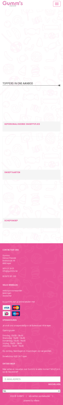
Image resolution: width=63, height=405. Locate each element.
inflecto (36, 401)
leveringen (7, 293)
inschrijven (54, 384)
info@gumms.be (10, 271)
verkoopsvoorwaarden (12, 290)
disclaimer (7, 296)
